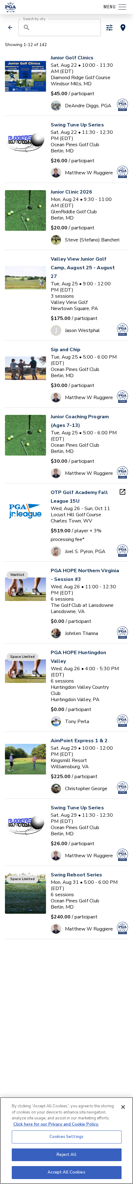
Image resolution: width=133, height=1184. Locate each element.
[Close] (123, 1107)
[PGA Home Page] (10, 7)
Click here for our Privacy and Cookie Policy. (56, 1124)
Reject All (66, 1154)
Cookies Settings (66, 1136)
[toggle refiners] (109, 27)
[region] (66, 1140)
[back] (10, 27)
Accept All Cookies (66, 1172)
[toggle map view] (123, 27)
